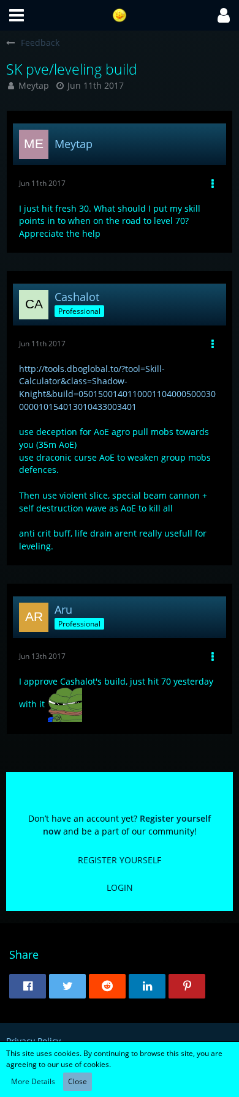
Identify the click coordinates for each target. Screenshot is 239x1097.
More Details (33, 1081)
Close (77, 1081)
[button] (16, 15)
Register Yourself (119, 860)
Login (120, 887)
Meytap (33, 85)
